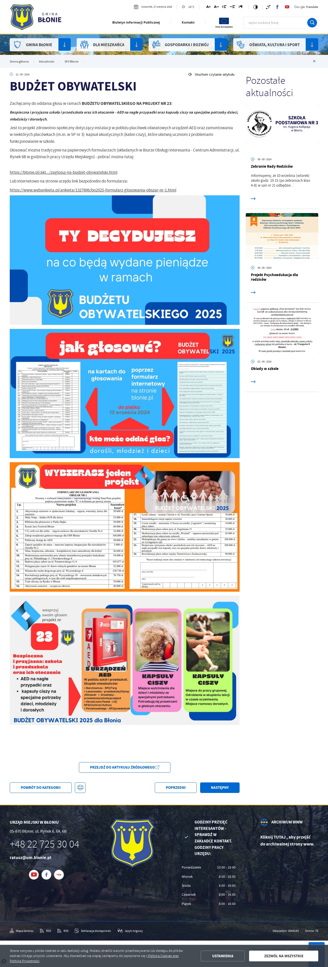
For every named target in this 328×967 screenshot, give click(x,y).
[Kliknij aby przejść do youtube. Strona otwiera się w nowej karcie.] (287, 7)
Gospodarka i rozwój (187, 44)
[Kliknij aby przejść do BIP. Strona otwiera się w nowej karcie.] (59, 875)
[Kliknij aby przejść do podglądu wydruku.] (80, 787)
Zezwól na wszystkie (283, 956)
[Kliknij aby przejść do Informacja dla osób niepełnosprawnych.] (268, 7)
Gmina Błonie (39, 44)
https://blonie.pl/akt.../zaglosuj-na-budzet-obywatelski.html (63, 172)
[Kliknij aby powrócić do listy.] (314, 61)
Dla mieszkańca (108, 44)
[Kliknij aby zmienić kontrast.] (255, 7)
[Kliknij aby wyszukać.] (312, 23)
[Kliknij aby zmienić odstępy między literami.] (216, 7)
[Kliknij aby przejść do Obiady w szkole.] (282, 330)
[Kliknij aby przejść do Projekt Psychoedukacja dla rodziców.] (282, 236)
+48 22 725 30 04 (44, 844)
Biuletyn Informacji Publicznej (136, 22)
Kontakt (188, 22)
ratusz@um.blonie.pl (30, 858)
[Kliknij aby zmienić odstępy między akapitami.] (241, 7)
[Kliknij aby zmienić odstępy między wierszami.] (224, 7)
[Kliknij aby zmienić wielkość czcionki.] (208, 7)
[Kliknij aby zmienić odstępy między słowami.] (232, 7)
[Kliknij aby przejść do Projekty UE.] (224, 27)
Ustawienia (222, 956)
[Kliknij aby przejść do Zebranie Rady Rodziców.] (282, 128)
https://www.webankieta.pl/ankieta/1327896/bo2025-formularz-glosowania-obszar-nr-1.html (93, 190)
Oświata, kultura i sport (274, 44)
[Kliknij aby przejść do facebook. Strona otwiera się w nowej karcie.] (277, 7)
